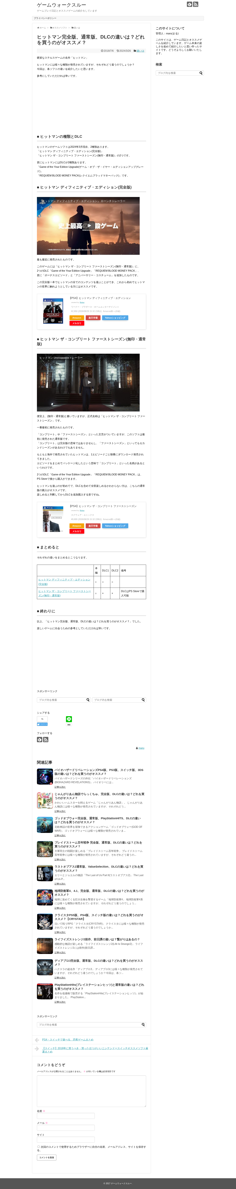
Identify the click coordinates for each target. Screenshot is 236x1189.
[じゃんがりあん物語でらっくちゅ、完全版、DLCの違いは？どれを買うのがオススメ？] (45, 801)
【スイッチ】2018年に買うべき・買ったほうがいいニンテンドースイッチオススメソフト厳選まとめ (95, 1050)
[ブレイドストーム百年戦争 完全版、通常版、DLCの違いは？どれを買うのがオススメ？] (45, 849)
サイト (41, 1134)
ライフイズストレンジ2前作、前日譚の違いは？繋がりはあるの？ (97, 939)
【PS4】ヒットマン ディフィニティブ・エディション (100, 298)
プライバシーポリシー (45, 18)
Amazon (76, 317)
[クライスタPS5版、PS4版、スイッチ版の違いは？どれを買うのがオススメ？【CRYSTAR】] (45, 922)
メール (42, 1123)
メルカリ (76, 323)
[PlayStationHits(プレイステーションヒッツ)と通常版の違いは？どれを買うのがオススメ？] (45, 991)
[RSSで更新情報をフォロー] (195, 4)
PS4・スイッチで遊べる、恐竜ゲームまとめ (67, 1039)
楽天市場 (93, 317)
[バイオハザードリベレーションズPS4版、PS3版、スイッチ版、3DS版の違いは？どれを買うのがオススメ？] (45, 777)
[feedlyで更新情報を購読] (189, 4)
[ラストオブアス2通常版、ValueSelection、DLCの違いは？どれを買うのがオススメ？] (45, 873)
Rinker (82, 302)
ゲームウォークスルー (61, 5)
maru (141, 748)
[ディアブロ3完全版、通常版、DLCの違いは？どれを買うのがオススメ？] (45, 967)
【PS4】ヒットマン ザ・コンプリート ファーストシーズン (103, 506)
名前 (41, 1111)
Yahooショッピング (115, 317)
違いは (140, 50)
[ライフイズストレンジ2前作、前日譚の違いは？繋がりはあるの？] (45, 946)
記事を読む (60, 787)
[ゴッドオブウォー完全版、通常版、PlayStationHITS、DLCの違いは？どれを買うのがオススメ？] (45, 825)
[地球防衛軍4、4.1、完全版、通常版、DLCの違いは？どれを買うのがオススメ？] (45, 897)
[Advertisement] (64, 103)
